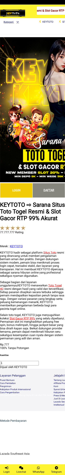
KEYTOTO (16, 246)
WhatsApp (38, 471)
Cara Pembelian (8, 383)
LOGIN (16, 190)
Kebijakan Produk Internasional (15, 389)
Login (6, 471)
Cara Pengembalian (10, 392)
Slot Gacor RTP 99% (22, 318)
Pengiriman (5, 386)
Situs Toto (49, 252)
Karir (56, 386)
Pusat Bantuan (7, 380)
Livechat (21, 471)
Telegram (56, 471)
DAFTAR (49, 190)
